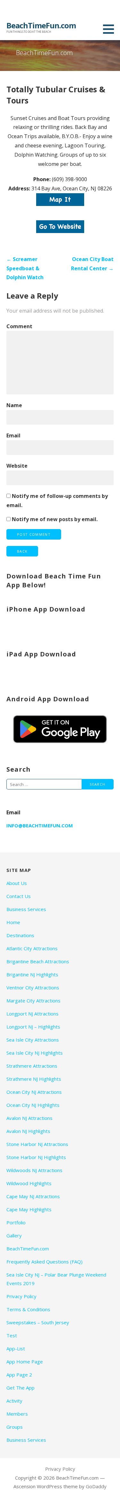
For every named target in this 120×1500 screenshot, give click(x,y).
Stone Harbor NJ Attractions (37, 1144)
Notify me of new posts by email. (55, 519)
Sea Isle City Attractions (32, 1040)
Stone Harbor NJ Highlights (36, 1157)
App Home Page (24, 1361)
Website (17, 465)
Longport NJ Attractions (32, 1013)
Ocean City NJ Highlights (33, 1105)
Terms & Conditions (28, 1309)
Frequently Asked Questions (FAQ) (44, 1261)
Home (13, 922)
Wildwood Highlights (29, 1183)
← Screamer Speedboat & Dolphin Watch (25, 268)
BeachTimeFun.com (41, 25)
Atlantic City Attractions (32, 948)
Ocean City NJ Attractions (34, 1092)
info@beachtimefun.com (39, 825)
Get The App (20, 1387)
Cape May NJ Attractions (33, 1196)
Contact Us (18, 896)
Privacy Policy (21, 1296)
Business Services (26, 909)
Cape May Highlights (29, 1209)
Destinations (20, 935)
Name (14, 405)
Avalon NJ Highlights (28, 1131)
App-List (15, 1348)
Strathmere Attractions (31, 1066)
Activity (14, 1400)
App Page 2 (19, 1374)
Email (13, 435)
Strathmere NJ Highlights (33, 1079)
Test (11, 1335)
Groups (14, 1427)
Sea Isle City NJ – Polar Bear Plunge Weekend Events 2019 (56, 1278)
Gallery (14, 1235)
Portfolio (16, 1222)
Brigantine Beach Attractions (37, 961)
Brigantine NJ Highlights (32, 974)
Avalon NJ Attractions (29, 1118)
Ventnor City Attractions (32, 987)
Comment (19, 326)
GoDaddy (96, 1486)
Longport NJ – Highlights (33, 1026)
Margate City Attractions (33, 1000)
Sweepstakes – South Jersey (37, 1322)
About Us (16, 883)
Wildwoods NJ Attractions (34, 1170)
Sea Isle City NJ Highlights (34, 1053)
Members (17, 1414)
